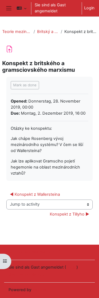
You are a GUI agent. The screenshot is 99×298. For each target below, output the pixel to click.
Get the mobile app (27, 274)
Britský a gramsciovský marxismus (48, 31)
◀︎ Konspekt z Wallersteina (35, 194)
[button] (21, 8)
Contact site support (35, 251)
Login (89, 7)
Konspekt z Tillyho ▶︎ (69, 214)
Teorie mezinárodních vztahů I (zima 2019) (16, 31)
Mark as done (25, 85)
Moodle (39, 289)
